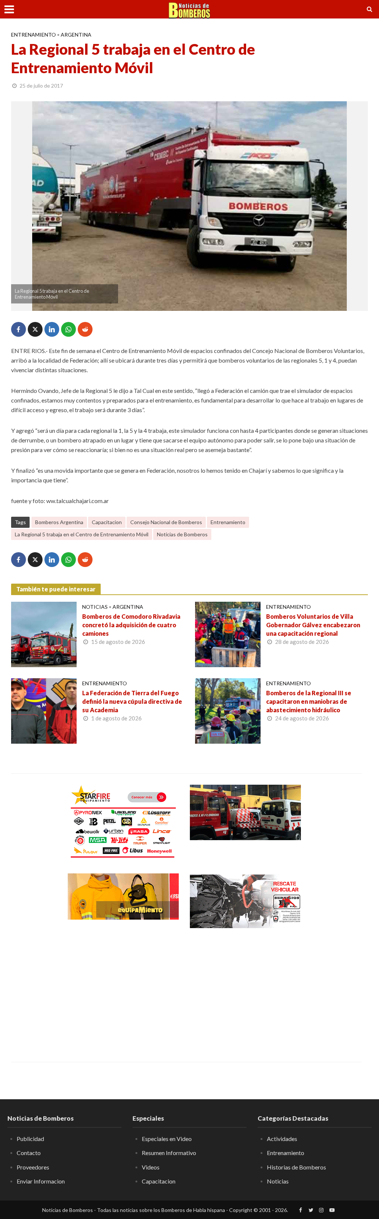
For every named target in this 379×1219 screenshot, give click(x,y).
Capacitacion (107, 522)
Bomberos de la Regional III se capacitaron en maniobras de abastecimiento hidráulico (308, 701)
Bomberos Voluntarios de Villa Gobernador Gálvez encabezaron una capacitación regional (313, 625)
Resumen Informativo (169, 1152)
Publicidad (30, 1138)
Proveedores (33, 1167)
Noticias (95, 607)
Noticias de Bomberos (182, 534)
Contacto (29, 1152)
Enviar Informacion (41, 1181)
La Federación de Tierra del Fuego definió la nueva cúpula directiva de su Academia (132, 701)
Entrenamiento (33, 34)
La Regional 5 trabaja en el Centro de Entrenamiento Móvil (81, 534)
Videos (151, 1167)
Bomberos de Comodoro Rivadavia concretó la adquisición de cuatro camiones (131, 625)
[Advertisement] (123, 990)
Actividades (282, 1138)
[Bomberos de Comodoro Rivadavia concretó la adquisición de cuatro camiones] (44, 633)
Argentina (76, 34)
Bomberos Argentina (59, 522)
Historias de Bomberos (296, 1167)
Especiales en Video (167, 1138)
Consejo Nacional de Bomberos (166, 522)
